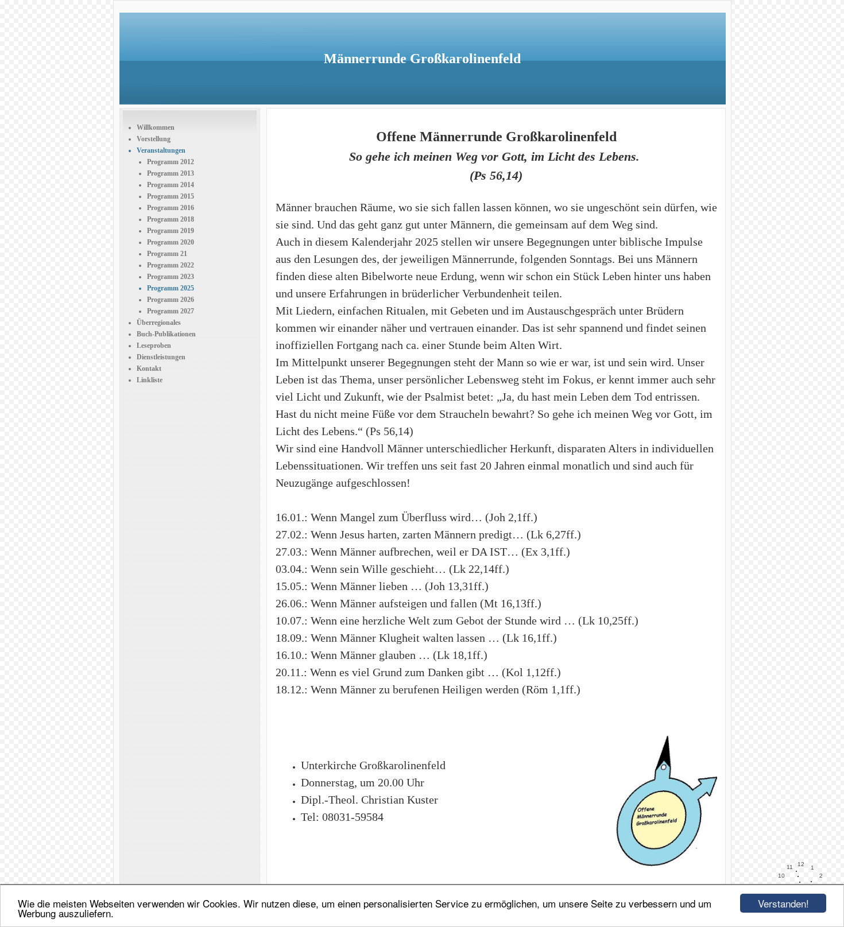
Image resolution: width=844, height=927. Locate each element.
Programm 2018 (170, 219)
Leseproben (154, 346)
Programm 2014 (170, 185)
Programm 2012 (170, 162)
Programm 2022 (170, 265)
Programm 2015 (170, 196)
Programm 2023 (170, 277)
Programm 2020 (170, 242)
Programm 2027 (170, 311)
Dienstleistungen (161, 357)
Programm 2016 (170, 208)
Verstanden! (783, 903)
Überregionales (159, 323)
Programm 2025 (170, 288)
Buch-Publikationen (166, 334)
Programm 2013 (170, 173)
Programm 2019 (170, 231)
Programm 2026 (170, 300)
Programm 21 (167, 254)
